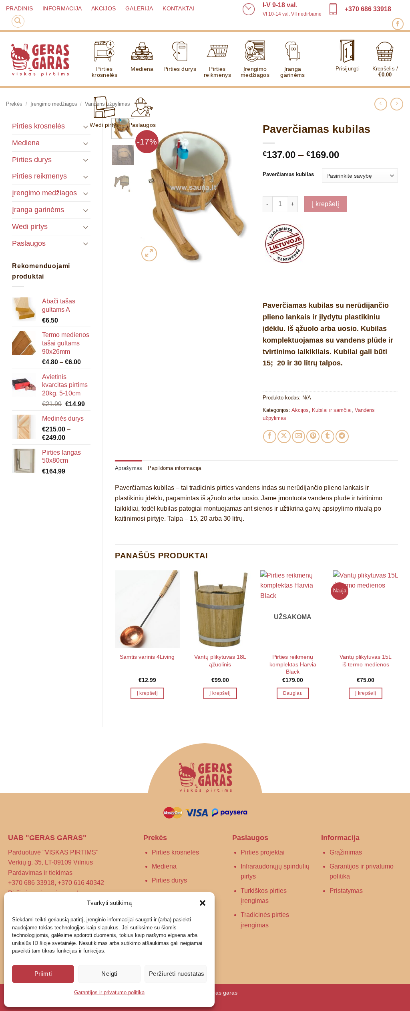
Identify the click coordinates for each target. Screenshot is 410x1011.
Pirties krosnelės (104, 72)
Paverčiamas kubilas (288, 174)
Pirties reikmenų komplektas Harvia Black (292, 664)
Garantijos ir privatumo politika (109, 992)
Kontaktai (178, 9)
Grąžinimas (346, 852)
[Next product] (380, 104)
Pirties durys (179, 69)
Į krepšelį (326, 204)
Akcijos (103, 9)
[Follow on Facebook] (398, 24)
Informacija (62, 9)
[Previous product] (396, 104)
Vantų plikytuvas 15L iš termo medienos (366, 661)
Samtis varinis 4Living (147, 657)
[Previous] (151, 190)
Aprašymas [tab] (128, 468)
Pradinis (19, 9)
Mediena (142, 69)
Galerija (139, 9)
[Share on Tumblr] (327, 436)
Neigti (109, 973)
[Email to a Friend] (298, 436)
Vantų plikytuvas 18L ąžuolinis (220, 661)
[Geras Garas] (40, 59)
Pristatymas (346, 890)
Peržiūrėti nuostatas (177, 973)
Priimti (43, 973)
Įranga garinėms (292, 72)
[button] (203, 903)
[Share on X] (284, 436)
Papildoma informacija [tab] (174, 468)
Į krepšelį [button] (147, 693)
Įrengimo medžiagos (255, 72)
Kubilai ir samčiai (332, 410)
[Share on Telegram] (342, 436)
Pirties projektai (263, 852)
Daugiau (293, 693)
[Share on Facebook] (269, 436)
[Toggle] (85, 159)
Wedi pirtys (104, 125)
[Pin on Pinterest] (313, 436)
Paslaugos (142, 125)
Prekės (14, 104)
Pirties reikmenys (217, 72)
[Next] (238, 190)
